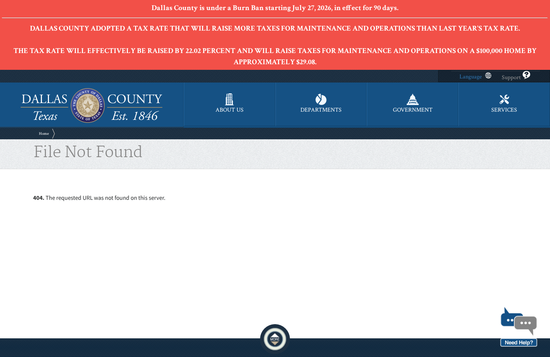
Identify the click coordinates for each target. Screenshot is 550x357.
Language (470, 77)
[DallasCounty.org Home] (91, 122)
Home (44, 133)
